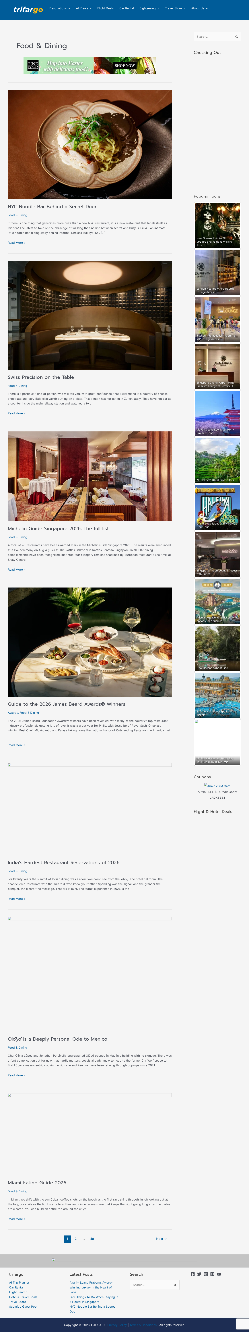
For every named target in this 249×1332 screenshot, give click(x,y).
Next (161, 1239)
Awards (13, 712)
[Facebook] (192, 1274)
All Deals (82, 8)
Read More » (16, 242)
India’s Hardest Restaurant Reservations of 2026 (64, 862)
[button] (68, 8)
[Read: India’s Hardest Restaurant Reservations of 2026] (90, 809)
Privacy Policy (117, 1325)
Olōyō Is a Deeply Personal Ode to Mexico (57, 1039)
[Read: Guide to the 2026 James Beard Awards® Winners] (90, 642)
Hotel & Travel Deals (23, 1297)
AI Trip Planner (19, 1282)
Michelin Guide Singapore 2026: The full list (58, 528)
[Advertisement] (217, 124)
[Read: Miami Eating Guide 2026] (90, 1134)
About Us (197, 8)
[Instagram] (206, 1274)
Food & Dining (17, 215)
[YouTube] (219, 1274)
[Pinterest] (212, 1274)
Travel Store (173, 8)
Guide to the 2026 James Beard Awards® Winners (66, 704)
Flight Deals (105, 8)
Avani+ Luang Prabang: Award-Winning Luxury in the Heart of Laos (91, 1287)
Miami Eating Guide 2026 (37, 1182)
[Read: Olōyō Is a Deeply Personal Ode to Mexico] (90, 974)
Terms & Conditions (143, 1325)
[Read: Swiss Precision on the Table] (90, 315)
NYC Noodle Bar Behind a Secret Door (52, 206)
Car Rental (126, 8)
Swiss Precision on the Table (41, 377)
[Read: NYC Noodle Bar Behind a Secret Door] (90, 144)
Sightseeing (148, 8)
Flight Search (18, 1292)
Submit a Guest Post (23, 1306)
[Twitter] (199, 1274)
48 (92, 1239)
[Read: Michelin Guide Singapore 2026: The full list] (90, 476)
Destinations (58, 8)
